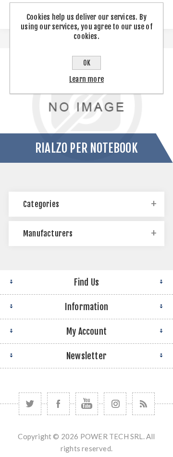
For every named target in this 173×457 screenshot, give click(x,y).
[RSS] (143, 403)
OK (86, 63)
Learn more (86, 79)
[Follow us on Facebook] (58, 403)
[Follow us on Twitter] (30, 403)
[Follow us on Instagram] (115, 403)
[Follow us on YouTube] (86, 403)
